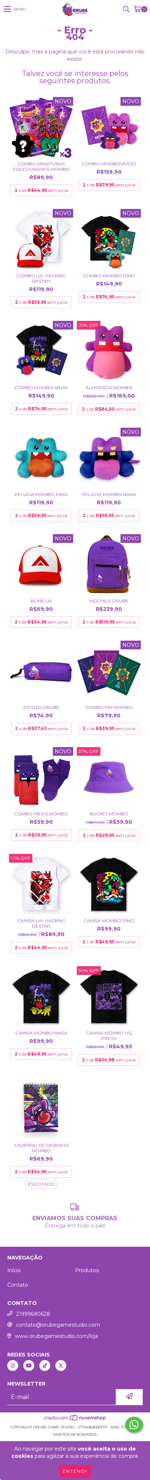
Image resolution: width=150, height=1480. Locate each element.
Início (14, 1270)
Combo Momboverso (109, 163)
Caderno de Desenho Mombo (41, 1147)
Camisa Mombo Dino (108, 920)
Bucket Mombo (109, 813)
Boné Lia (41, 601)
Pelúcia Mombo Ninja (109, 494)
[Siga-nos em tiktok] (44, 1365)
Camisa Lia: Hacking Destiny (41, 923)
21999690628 (33, 1314)
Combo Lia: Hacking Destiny (41, 278)
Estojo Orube (41, 707)
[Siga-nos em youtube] (28, 1365)
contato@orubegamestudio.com (58, 1325)
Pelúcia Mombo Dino (41, 494)
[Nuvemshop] (75, 1420)
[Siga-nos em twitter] (60, 1365)
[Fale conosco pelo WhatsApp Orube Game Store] (134, 1425)
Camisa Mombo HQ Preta (109, 1035)
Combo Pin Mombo (109, 707)
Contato (17, 1285)
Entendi (75, 1471)
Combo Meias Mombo (41, 813)
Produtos (87, 1270)
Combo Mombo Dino (109, 275)
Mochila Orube (109, 601)
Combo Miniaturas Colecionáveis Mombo (41, 166)
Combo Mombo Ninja (41, 387)
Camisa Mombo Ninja (41, 1033)
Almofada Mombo (109, 387)
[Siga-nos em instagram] (12, 1365)
